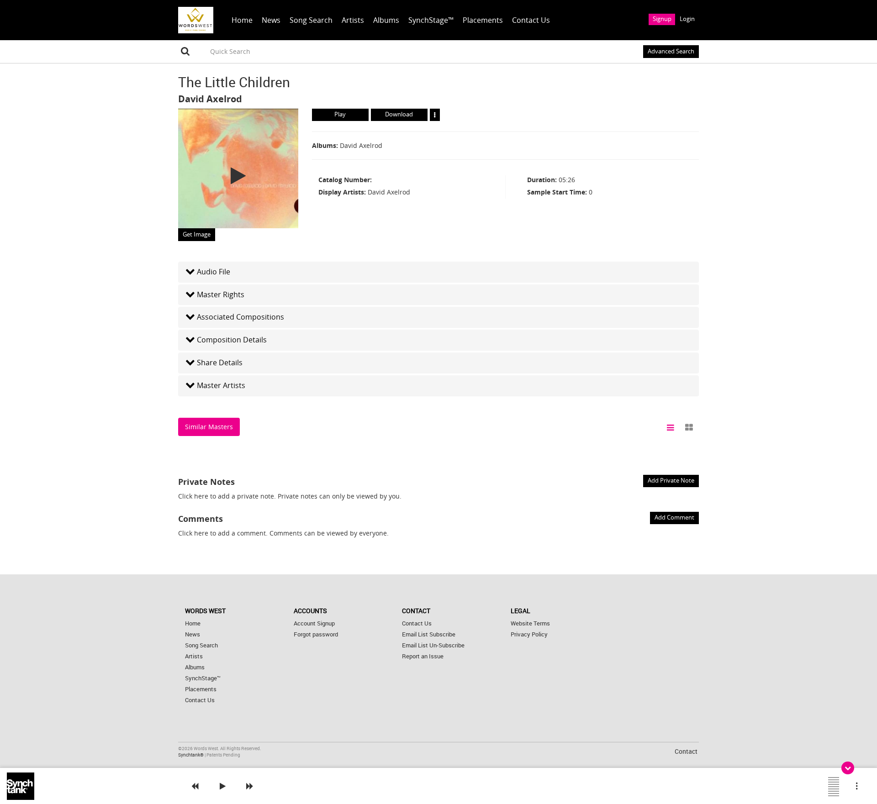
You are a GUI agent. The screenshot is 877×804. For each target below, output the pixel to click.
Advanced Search (671, 51)
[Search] (185, 51)
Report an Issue (423, 656)
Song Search (311, 20)
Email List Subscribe (428, 634)
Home (242, 20)
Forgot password (316, 634)
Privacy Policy (529, 634)
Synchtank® (191, 755)
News (271, 20)
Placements (483, 20)
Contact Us (531, 20)
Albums (386, 20)
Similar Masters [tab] (209, 426)
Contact (686, 751)
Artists (353, 20)
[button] (438, 272)
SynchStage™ (431, 20)
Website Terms (530, 623)
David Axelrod (210, 99)
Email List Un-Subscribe (433, 645)
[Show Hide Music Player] (847, 768)
